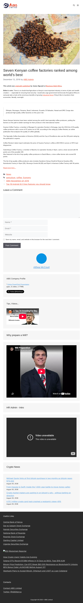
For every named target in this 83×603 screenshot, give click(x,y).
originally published (22, 86)
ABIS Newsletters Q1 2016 (17, 181)
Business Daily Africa (54, 86)
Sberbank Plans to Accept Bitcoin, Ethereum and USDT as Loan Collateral (35, 571)
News (8, 174)
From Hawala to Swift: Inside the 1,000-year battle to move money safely (38, 487)
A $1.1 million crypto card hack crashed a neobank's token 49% (33, 501)
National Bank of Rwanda (14, 533)
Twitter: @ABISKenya (12, 592)
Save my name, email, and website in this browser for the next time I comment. (33, 239)
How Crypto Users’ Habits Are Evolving (20, 557)
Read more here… (9, 168)
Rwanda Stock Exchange (14, 537)
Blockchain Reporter (17, 551)
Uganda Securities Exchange (15, 544)
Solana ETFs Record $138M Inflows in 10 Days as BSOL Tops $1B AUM (34, 561)
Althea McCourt (41, 267)
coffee (19, 178)
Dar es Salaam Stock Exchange (16, 526)
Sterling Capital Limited (13, 540)
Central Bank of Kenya (12, 522)
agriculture (10, 178)
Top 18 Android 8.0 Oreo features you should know (28, 184)
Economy (27, 178)
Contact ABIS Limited (12, 588)
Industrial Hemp (48, 95)
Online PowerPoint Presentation (18, 284)
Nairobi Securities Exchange (15, 529)
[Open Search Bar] (74, 5)
